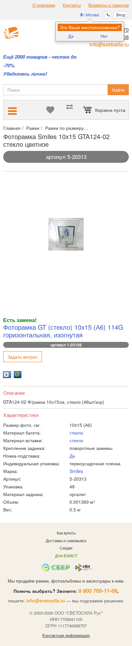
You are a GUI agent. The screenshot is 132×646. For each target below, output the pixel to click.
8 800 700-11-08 (97, 590)
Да (70, 36)
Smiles (76, 471)
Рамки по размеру (64, 128)
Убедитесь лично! (25, 73)
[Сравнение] (69, 110)
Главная (12, 128)
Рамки (32, 128)
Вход (120, 14)
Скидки (66, 548)
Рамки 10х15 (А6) (107, 128)
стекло (76, 432)
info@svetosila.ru (109, 44)
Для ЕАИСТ (66, 556)
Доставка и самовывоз (66, 540)
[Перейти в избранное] (50, 110)
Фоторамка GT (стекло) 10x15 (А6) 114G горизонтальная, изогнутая (63, 330)
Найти (118, 90)
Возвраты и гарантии (108, 5)
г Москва (91, 14)
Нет (104, 36)
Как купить (66, 532)
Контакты (72, 5)
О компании (43, 5)
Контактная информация (66, 635)
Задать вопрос (22, 356)
